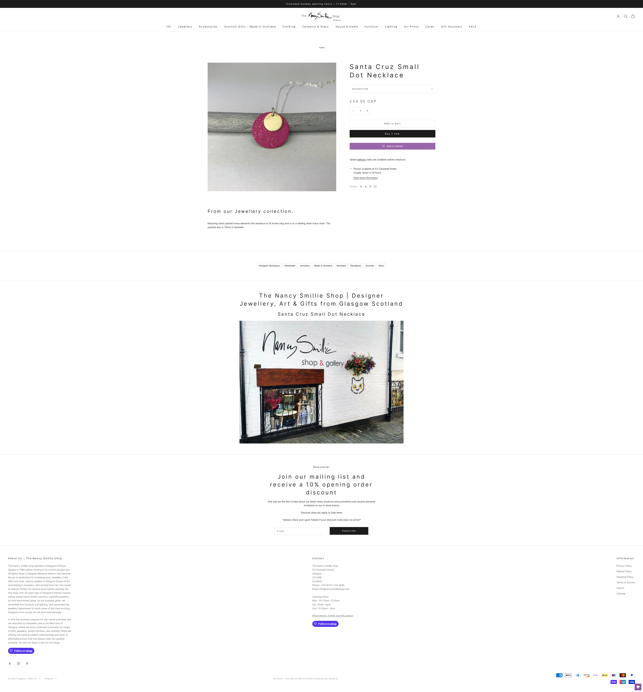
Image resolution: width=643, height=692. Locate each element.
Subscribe (606, 677)
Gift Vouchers (451, 26)
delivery (361, 159)
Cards (430, 26)
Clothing (289, 26)
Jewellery (185, 26)
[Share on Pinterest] (370, 186)
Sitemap (621, 593)
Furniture (371, 26)
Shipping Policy (625, 576)
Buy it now (392, 133)
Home (322, 47)
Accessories (208, 26)
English (49, 678)
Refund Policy (624, 571)
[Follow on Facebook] (9, 663)
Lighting (391, 26)
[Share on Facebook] (361, 186)
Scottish (370, 265)
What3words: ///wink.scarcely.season (332, 615)
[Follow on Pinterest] (27, 663)
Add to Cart (392, 123)
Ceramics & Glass (315, 26)
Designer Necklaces (269, 265)
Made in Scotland (323, 265)
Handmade (289, 265)
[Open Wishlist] (638, 687)
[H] (168, 26)
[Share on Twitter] (365, 186)
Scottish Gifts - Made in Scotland (250, 26)
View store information (365, 177)
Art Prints (411, 26)
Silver (381, 265)
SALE (473, 26)
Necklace (341, 265)
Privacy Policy (624, 565)
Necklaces (355, 265)
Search (620, 587)
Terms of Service (626, 582)
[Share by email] (375, 186)
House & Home (347, 26)
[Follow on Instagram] (18, 663)
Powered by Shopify (326, 678)
